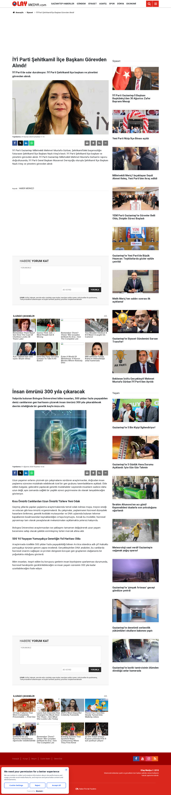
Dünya (120, 3)
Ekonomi (131, 3)
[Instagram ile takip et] (149, 758)
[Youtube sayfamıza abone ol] (142, 758)
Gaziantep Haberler (62, 3)
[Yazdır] (87, 143)
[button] (93, 143)
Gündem (81, 3)
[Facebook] (14, 143)
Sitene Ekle (58, 759)
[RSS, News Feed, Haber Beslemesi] (155, 758)
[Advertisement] (85, 35)
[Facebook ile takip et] (136, 758)
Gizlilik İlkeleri (45, 759)
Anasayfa (19, 13)
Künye (25, 759)
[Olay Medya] (29, 3)
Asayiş (103, 3)
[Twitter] (20, 143)
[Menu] (155, 4)
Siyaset (92, 3)
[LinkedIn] (26, 143)
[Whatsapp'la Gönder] (31, 143)
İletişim (34, 759)
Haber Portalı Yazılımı (87, 789)
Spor (112, 3)
